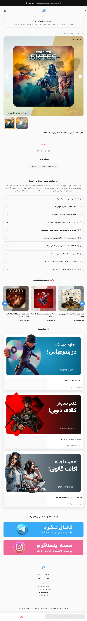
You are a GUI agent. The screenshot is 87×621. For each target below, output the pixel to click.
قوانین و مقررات (43, 592)
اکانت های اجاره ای (67, 33)
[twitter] (45, 151)
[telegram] (41, 151)
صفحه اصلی (79, 33)
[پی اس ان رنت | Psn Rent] (44, 10)
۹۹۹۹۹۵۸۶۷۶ (42, 575)
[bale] (48, 578)
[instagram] (43, 578)
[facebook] (49, 151)
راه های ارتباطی (43, 595)
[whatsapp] (38, 151)
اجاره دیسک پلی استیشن (43, 589)
